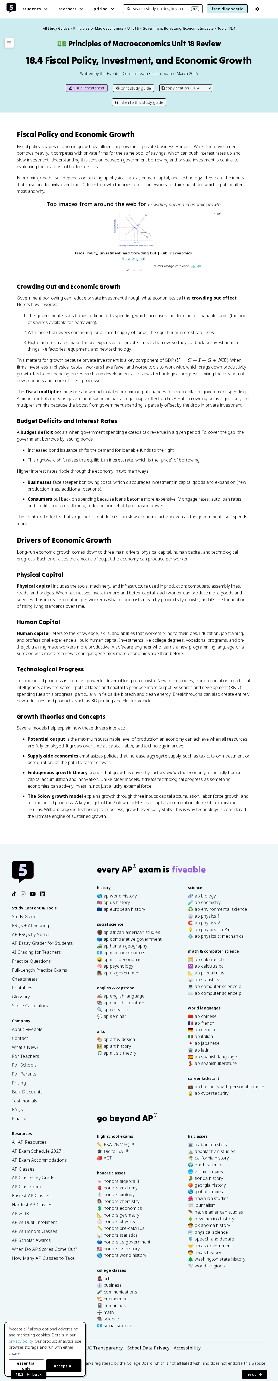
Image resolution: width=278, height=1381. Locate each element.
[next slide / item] (221, 242)
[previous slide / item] (46, 242)
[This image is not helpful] (199, 266)
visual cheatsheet (89, 88)
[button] (127, 269)
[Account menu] (257, 9)
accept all (64, 1365)
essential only (26, 1366)
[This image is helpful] (193, 266)
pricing (101, 8)
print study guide (136, 88)
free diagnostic (227, 8)
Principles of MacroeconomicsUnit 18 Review (139, 43)
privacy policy (21, 1341)
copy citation (177, 88)
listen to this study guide (141, 102)
